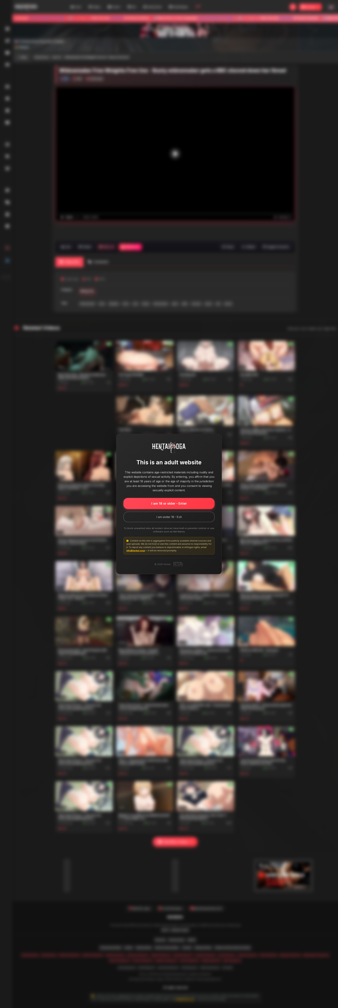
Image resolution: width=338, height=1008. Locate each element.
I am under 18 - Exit (169, 517)
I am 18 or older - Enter (169, 503)
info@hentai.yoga (135, 550)
